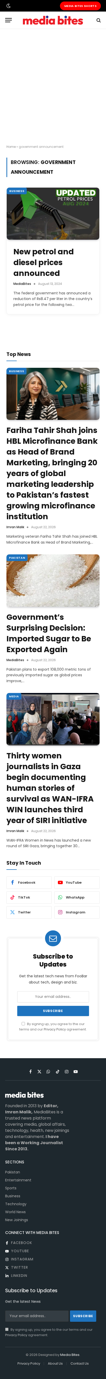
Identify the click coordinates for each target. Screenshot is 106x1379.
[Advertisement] (53, 87)
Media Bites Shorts (80, 6)
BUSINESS (16, 191)
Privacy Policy (55, 1029)
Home (11, 146)
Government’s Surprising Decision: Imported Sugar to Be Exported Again (48, 633)
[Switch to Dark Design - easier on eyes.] (8, 6)
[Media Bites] (53, 20)
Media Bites (70, 1354)
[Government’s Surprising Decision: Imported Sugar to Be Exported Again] (53, 580)
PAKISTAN (17, 558)
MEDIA (14, 696)
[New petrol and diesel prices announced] (53, 214)
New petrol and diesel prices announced (43, 262)
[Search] (98, 20)
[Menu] (8, 20)
